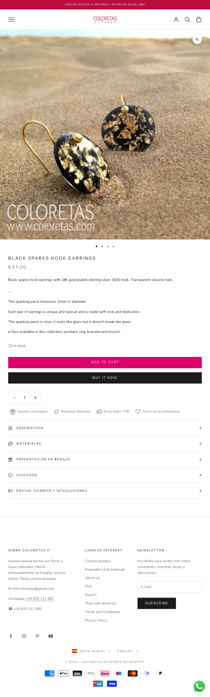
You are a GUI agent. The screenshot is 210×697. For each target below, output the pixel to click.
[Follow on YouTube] (50, 636)
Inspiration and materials (105, 569)
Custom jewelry (97, 561)
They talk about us (100, 603)
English (125, 651)
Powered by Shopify (124, 662)
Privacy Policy (96, 620)
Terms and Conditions (102, 611)
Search (91, 594)
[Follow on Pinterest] (37, 636)
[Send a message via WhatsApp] (199, 686)
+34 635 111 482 (40, 598)
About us (92, 577)
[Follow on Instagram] (24, 636)
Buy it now (104, 378)
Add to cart (105, 362)
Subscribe (157, 603)
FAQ (88, 586)
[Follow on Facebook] (10, 636)
